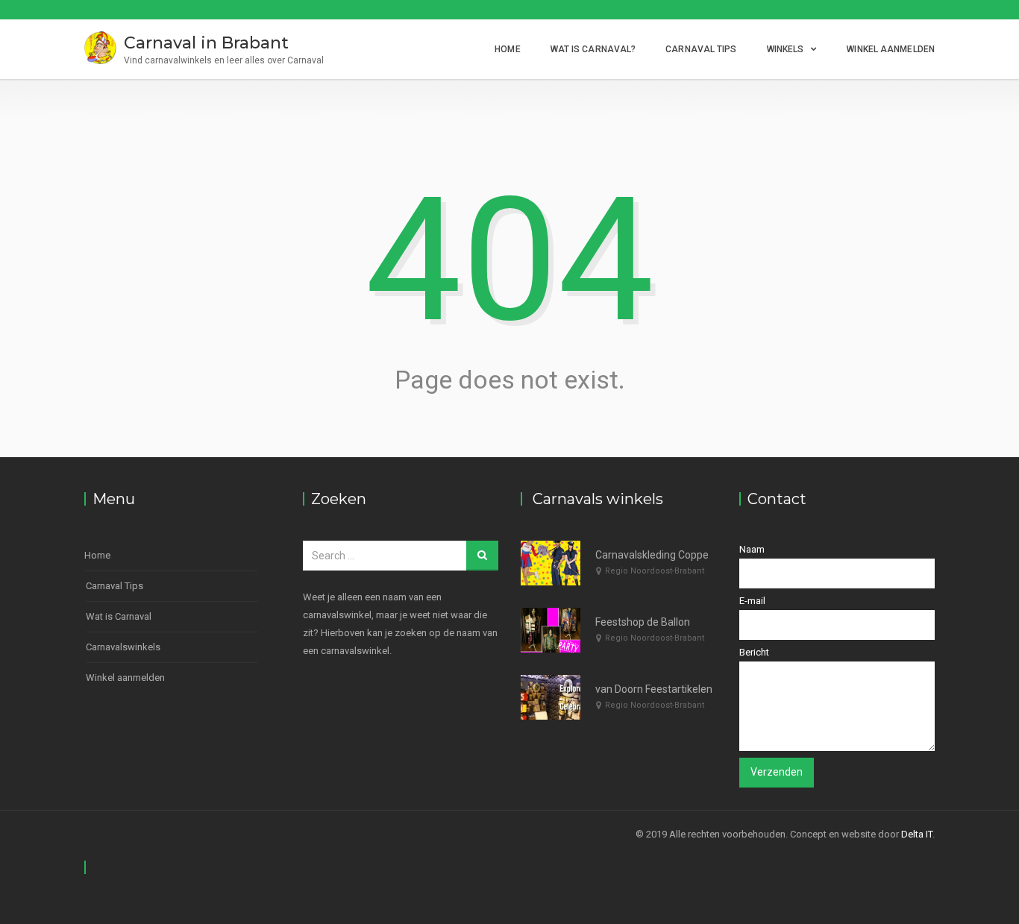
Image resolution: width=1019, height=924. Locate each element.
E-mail (752, 600)
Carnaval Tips (700, 49)
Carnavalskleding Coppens (657, 555)
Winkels (785, 49)
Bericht (754, 652)
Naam (752, 549)
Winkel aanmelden (891, 49)
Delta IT (916, 834)
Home (507, 49)
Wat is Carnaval (118, 616)
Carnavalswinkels (123, 647)
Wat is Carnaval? (593, 49)
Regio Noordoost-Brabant (654, 571)
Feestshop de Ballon (642, 622)
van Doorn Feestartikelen (653, 689)
